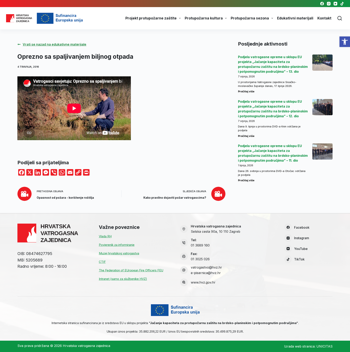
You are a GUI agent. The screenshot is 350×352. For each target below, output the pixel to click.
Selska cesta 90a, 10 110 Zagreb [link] (215, 231)
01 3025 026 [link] (200, 259)
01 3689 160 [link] (200, 245)
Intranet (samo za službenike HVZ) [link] (123, 279)
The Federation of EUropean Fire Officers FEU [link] (131, 270)
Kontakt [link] (324, 18)
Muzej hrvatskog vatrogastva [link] (119, 253)
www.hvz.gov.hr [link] (203, 282)
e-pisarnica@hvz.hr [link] (206, 273)
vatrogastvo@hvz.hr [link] (206, 267)
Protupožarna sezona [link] (250, 18)
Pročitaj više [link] (246, 91)
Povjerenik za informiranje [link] (116, 245)
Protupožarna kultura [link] (204, 18)
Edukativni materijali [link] (295, 18)
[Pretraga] (339, 18)
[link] (344, 41)
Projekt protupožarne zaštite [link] (151, 18)
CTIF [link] (102, 262)
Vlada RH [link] (105, 236)
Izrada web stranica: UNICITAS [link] (308, 346)
